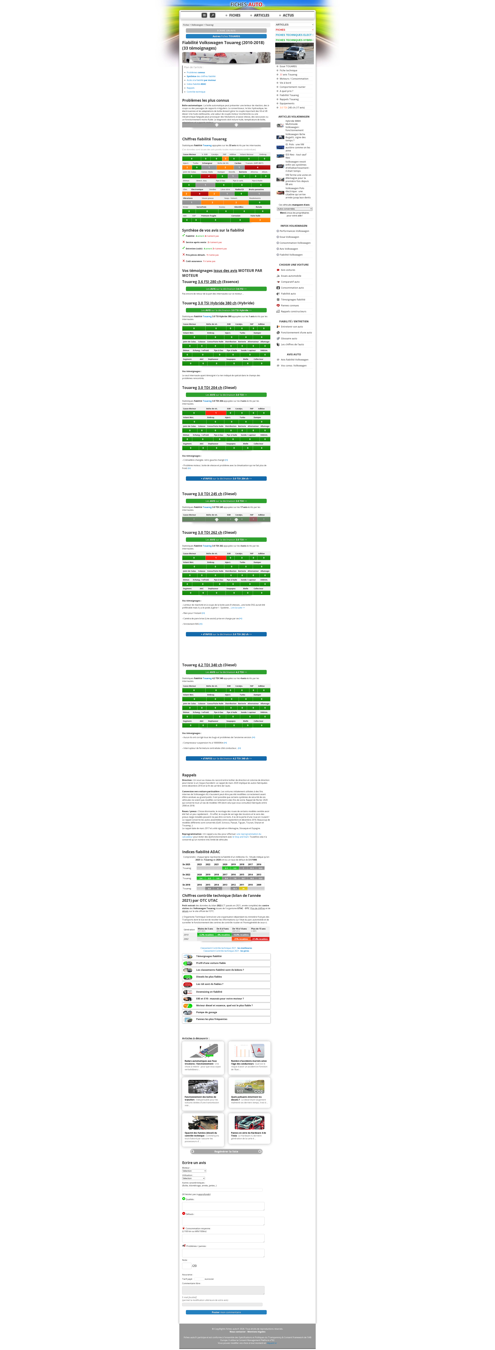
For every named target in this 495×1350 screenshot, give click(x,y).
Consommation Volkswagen (295, 242)
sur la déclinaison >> (226, 478)
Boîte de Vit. (223, 163)
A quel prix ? (286, 91)
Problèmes (196, 72)
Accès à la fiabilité (201, 80)
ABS (185, 215)
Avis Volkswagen (289, 248)
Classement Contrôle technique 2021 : (226, 948)
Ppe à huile (257, 180)
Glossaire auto (289, 338)
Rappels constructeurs (293, 311)
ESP (194, 215)
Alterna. (254, 172)
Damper (221, 172)
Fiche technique (288, 70)
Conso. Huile (207, 172)
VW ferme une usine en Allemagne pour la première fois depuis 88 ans (298, 179)
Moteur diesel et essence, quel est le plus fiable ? (224, 1005)
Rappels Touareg (289, 99)
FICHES (234, 15)
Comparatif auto (290, 281)
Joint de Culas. (189, 172)
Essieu (222, 207)
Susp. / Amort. (231, 198)
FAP (224, 154)
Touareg (209, 24)
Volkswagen (197, 24)
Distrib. (232, 172)
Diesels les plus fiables (209, 976)
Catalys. (215, 154)
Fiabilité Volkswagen (291, 254)
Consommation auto (292, 287)
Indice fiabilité (196, 84)
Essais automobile (291, 275)
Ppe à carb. (238, 180)
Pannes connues (290, 305)
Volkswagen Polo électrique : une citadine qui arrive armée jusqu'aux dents (298, 193)
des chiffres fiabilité (201, 76)
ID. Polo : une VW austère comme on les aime (298, 147)
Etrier (185, 207)
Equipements (287, 103)
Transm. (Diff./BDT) (254, 163)
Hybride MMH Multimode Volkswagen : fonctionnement (295, 125)
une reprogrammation (247, 834)
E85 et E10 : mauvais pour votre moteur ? (220, 998)
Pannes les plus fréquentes (211, 1019)
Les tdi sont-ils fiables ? (209, 984)
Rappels (191, 87)
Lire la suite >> (238, 607)
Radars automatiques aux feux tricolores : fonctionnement (201, 1062)
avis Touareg (288, 74)
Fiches (186, 24)
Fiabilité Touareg (289, 95)
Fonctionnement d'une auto (296, 332)
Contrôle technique (196, 91)
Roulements (255, 198)
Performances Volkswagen (294, 230)
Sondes (212, 189)
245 (292, 107)
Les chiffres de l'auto (292, 344)
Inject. (186, 163)
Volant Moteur (246, 154)
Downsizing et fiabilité (209, 991)
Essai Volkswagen (289, 236)
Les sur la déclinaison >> (226, 288)
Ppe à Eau (220, 180)
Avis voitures (288, 269)
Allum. (265, 172)
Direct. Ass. (201, 180)
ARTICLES (261, 15)
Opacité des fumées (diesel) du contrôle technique (201, 1134)
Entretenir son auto (292, 326)
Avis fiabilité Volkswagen (294, 359)
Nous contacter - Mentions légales (247, 1331)
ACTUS (288, 15)
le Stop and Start (241, 836)
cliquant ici (272, 1343)
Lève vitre (225, 189)
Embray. (263, 154)
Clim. (185, 189)
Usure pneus (208, 198)
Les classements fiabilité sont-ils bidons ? (220, 969)
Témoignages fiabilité (209, 956)
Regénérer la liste (226, 1151)
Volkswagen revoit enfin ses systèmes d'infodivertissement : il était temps (298, 166)
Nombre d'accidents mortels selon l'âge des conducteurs (249, 1062)
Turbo (195, 163)
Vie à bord (285, 82)
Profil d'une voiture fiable (211, 963)
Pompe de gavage (206, 1012)
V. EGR (205, 154)
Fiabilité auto (288, 293)
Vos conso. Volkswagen (294, 365)
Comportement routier (293, 86)
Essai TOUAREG (288, 66)
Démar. (186, 180)
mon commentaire (226, 1312)
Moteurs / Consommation (294, 78)
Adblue (233, 154)
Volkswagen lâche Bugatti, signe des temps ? (296, 137)
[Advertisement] (223, 653)
